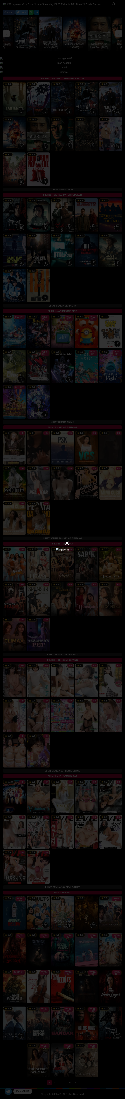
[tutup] (67, 543)
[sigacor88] (62, 549)
